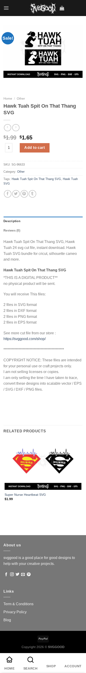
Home (7, 98)
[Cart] (62, 8)
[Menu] (6, 8)
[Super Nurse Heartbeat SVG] (43, 464)
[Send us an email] (23, 574)
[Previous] (7, 82)
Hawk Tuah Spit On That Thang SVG (36, 179)
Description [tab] (11, 221)
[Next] (20, 82)
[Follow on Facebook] (6, 574)
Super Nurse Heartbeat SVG (25, 494)
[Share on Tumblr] (32, 194)
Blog (7, 620)
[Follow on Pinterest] (29, 574)
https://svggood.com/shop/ (24, 339)
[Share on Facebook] (7, 194)
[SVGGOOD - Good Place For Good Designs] (43, 8)
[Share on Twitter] (16, 194)
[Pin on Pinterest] (24, 194)
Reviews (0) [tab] (11, 230)
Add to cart (34, 148)
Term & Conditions (18, 604)
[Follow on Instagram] (12, 574)
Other (21, 98)
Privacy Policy (15, 612)
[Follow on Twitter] (17, 574)
